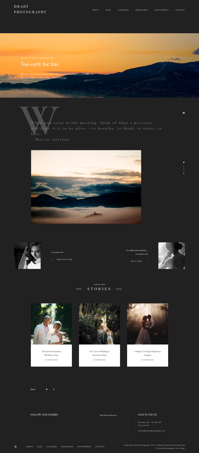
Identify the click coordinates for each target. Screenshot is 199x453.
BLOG (108, 10)
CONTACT (180, 10)
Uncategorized (46, 58)
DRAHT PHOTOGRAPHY (28, 9)
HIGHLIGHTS (142, 10)
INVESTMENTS (162, 10)
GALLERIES (123, 10)
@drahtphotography (108, 415)
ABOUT (95, 10)
